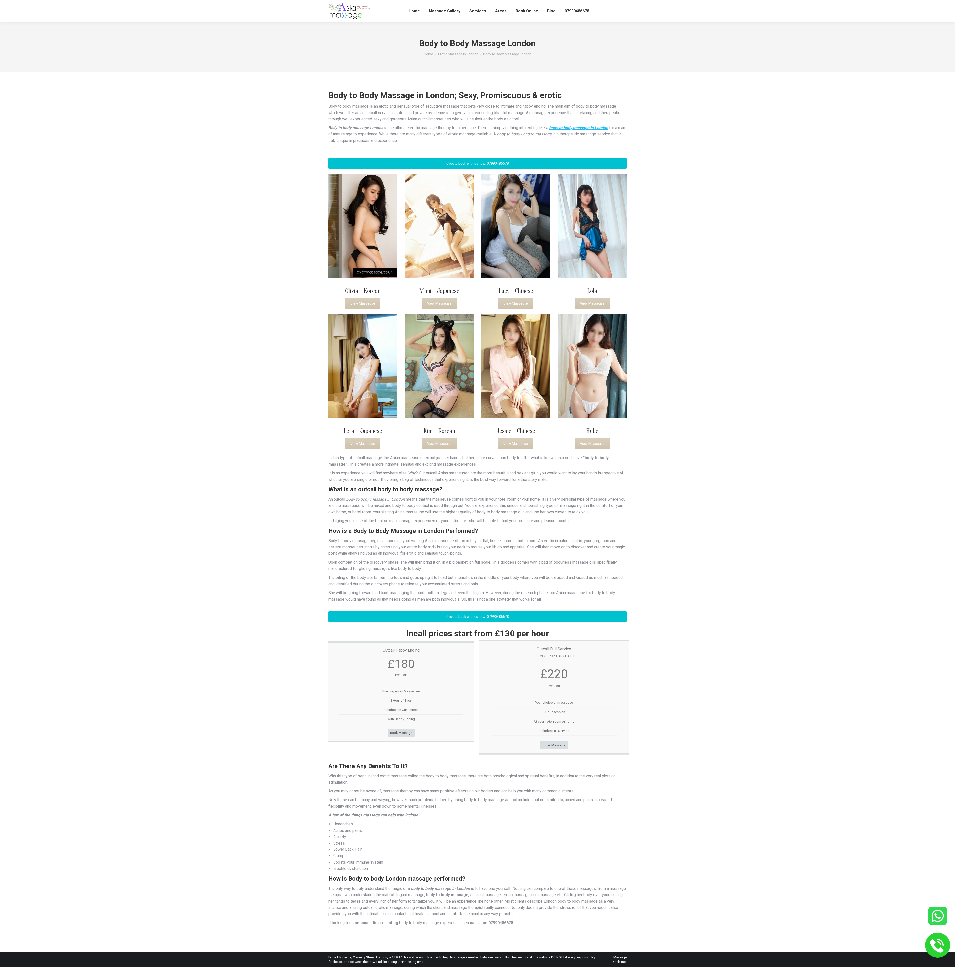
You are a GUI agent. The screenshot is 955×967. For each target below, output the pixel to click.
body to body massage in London (578, 127)
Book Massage (401, 733)
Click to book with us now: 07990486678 (477, 163)
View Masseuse (362, 303)
